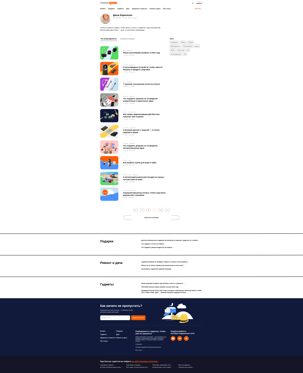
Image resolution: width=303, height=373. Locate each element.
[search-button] (193, 3)
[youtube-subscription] (173, 338)
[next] (167, 210)
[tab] (108, 39)
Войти (199, 3)
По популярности (108, 39)
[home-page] (108, 4)
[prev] (136, 210)
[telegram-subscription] (186, 338)
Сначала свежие (127, 39)
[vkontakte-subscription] (179, 338)
